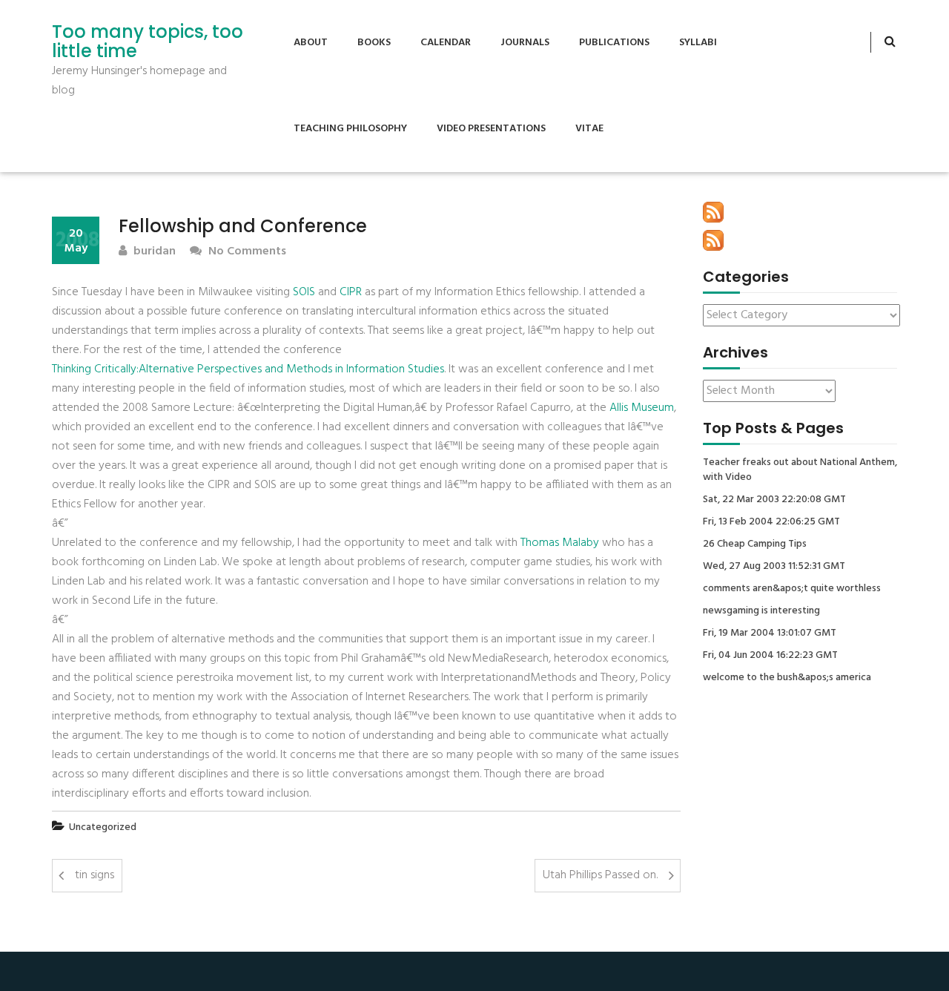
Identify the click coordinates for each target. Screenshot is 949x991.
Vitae (589, 128)
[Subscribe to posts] (713, 212)
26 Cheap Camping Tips (755, 544)
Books (374, 42)
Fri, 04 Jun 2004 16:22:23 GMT (770, 655)
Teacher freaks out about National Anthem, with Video (800, 470)
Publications (614, 42)
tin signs (94, 875)
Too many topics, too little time (147, 42)
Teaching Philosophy (350, 128)
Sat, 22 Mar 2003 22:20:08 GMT (774, 500)
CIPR (351, 292)
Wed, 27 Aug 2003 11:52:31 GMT (774, 566)
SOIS (304, 292)
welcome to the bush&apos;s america (787, 678)
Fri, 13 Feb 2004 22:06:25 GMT (771, 522)
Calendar (445, 42)
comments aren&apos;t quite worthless (792, 589)
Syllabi (698, 42)
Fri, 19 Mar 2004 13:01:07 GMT (769, 633)
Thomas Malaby (559, 543)
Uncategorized (102, 827)
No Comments (245, 251)
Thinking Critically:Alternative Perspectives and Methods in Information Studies (248, 369)
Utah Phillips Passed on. (600, 875)
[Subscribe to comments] (713, 240)
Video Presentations (491, 128)
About (311, 42)
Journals (524, 42)
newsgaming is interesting (761, 611)
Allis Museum (641, 408)
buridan (153, 251)
